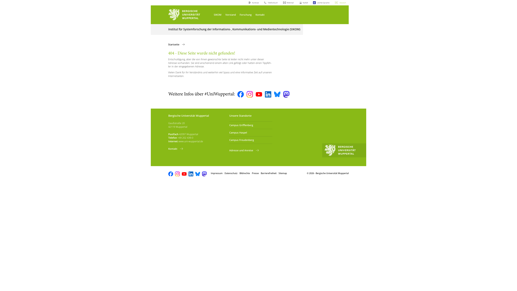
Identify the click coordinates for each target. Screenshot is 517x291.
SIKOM (217, 14)
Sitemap (283, 173)
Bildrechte (245, 173)
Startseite (174, 44)
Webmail (290, 2)
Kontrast (255, 2)
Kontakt (260, 14)
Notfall (305, 2)
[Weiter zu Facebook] (240, 94)
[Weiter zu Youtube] (259, 94)
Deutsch (343, 2)
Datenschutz (231, 173)
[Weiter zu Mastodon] (286, 94)
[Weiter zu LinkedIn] (268, 94)
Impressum (217, 173)
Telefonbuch (273, 2)
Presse (255, 173)
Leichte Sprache (323, 2)
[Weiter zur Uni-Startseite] (189, 15)
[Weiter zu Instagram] (250, 94)
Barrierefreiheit (269, 173)
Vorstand (230, 14)
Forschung (246, 14)
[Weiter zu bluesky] (277, 94)
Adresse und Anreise (241, 150)
